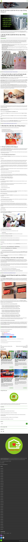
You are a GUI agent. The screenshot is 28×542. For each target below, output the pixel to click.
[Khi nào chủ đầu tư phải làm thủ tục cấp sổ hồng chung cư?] (14, 22)
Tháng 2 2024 (2, 514)
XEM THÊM (11, 367)
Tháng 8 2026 (2, 468)
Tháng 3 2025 (2, 496)
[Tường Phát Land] (1, 1)
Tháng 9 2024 (2, 506)
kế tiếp (21, 346)
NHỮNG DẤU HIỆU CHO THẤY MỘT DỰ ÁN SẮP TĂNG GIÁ (6, 360)
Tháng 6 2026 (2, 471)
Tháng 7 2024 (2, 509)
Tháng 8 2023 (2, 519)
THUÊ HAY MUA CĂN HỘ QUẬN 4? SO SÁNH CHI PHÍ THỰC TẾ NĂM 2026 (21, 379)
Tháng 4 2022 (2, 529)
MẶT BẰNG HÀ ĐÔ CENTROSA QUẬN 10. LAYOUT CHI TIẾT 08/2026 (20, 360)
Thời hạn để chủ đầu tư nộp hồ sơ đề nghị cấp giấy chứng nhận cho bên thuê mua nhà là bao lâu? (11, 341)
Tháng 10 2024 (2, 504)
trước (6, 346)
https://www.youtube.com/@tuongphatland (9, 335)
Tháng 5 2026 (2, 473)
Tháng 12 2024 (2, 501)
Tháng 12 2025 (2, 481)
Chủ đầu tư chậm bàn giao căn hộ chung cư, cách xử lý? (10, 123)
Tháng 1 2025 (2, 499)
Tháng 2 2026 (2, 478)
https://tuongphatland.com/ (7, 333)
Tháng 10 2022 (2, 527)
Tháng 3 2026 (2, 476)
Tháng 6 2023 (2, 522)
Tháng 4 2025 (2, 494)
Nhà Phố (4, 533)
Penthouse (8, 533)
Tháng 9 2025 (2, 486)
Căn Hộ (1, 533)
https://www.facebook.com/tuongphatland (9, 334)
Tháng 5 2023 (2, 524)
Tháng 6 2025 (2, 491)
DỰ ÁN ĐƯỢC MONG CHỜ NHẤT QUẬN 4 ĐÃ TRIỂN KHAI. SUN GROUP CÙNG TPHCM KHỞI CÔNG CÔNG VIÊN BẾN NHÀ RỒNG (7, 380)
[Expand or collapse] (26, 38)
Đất (10, 533)
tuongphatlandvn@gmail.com (5, 464)
